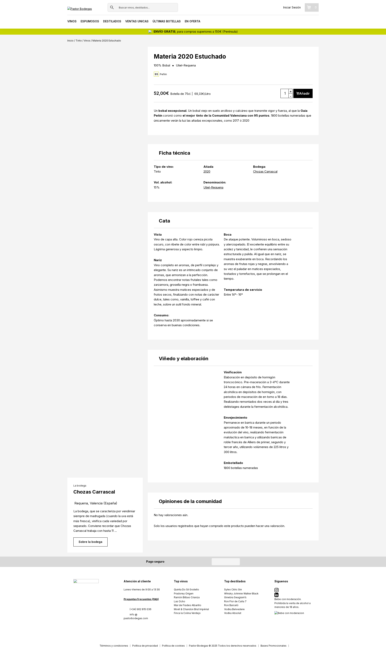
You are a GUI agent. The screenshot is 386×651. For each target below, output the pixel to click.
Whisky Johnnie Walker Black (241, 593)
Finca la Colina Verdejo (187, 613)
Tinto (79, 40)
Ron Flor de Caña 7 (235, 601)
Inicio (70, 40)
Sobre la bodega (90, 541)
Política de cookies (173, 646)
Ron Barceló (231, 605)
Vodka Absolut (232, 613)
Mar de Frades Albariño (187, 605)
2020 (206, 171)
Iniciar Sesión (292, 7)
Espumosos (90, 21)
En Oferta (192, 21)
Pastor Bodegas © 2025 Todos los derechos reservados (222, 646)
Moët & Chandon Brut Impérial (191, 609)
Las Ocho (179, 601)
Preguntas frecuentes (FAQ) (141, 599)
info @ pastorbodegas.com (136, 616)
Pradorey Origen (183, 593)
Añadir (304, 93)
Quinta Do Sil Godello (186, 589)
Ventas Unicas (137, 21)
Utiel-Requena (213, 187)
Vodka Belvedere (234, 609)
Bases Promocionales (273, 646)
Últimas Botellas (167, 21)
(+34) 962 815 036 (140, 609)
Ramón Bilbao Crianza (187, 597)
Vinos (72, 21)
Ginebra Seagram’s (235, 597)
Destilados (112, 21)
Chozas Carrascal (265, 171)
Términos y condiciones (114, 646)
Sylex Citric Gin (233, 589)
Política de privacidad (145, 646)
